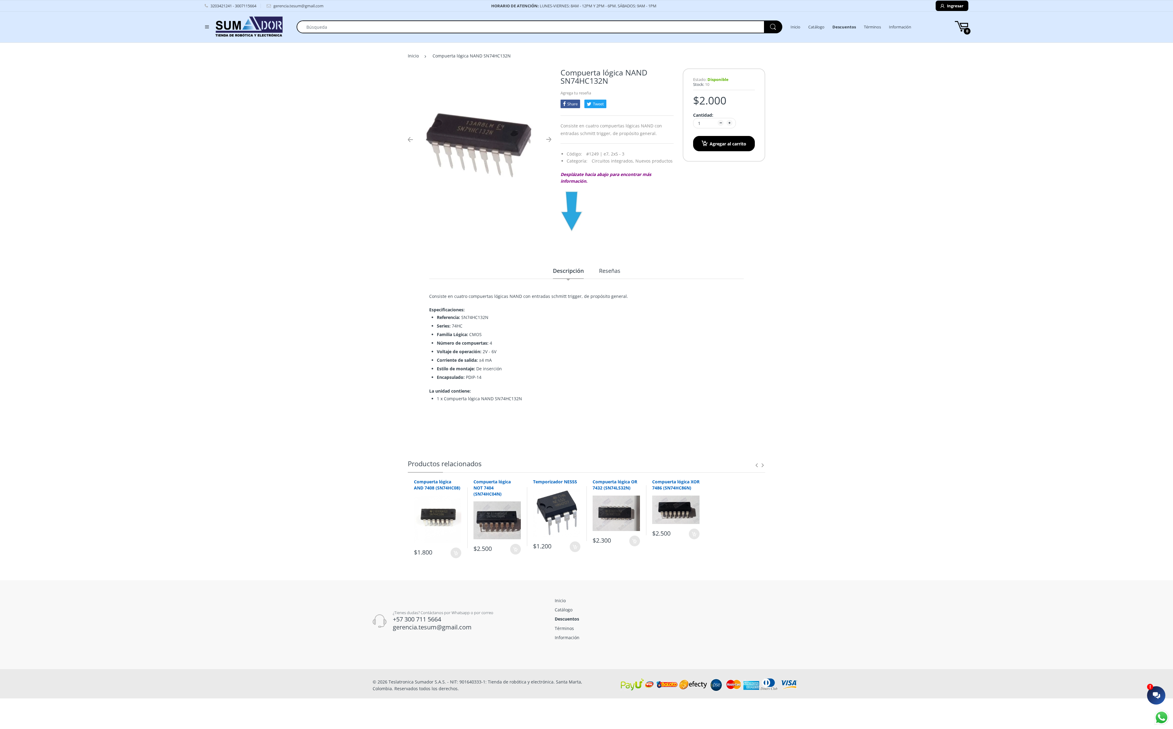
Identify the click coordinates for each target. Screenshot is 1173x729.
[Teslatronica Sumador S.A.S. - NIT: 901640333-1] (249, 26)
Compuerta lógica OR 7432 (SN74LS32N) (615, 485)
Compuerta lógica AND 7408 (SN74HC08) (437, 485)
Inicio (413, 56)
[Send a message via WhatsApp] (1161, 717)
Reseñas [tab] (609, 270)
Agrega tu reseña (576, 93)
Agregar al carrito (728, 144)
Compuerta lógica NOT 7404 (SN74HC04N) (492, 487)
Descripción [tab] (568, 270)
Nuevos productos (654, 161)
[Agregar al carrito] (456, 553)
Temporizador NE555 (555, 482)
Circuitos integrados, (613, 161)
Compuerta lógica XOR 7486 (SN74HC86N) (676, 485)
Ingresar (954, 6)
